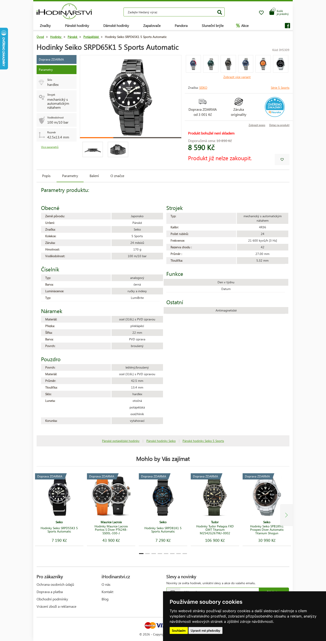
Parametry (70, 175)
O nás (106, 584)
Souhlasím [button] (179, 630)
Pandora (181, 25)
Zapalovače (152, 25)
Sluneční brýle (213, 25)
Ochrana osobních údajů (55, 584)
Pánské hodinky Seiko (161, 441)
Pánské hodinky (77, 25)
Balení (94, 175)
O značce (117, 175)
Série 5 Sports (280, 87)
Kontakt (107, 591)
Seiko (203, 87)
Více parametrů (50, 147)
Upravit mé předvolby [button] (205, 630)
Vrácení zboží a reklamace (56, 606)
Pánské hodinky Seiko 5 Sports (203, 441)
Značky (45, 25)
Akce (242, 25)
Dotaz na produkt (279, 125)
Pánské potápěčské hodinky (120, 441)
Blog (105, 599)
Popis (46, 175)
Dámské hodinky (116, 25)
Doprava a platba (50, 591)
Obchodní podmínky (52, 599)
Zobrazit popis (257, 125)
